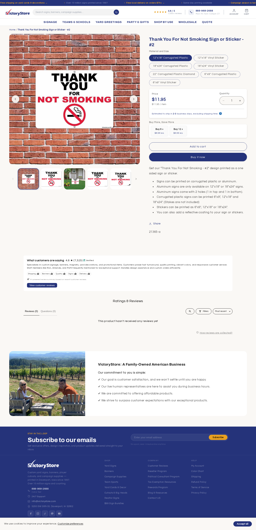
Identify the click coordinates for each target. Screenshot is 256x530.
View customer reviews (42, 285)
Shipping (196, 476)
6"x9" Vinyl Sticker (164, 82)
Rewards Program (158, 487)
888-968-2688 (40, 489)
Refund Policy (198, 482)
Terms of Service (200, 487)
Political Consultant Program (164, 476)
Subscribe (218, 437)
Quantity (224, 93)
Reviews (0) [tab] (31, 311)
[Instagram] (38, 513)
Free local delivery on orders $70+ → (145, 3)
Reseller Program (157, 471)
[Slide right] (133, 99)
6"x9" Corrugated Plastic (220, 74)
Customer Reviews (158, 466)
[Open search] (190, 311)
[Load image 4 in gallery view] (97, 178)
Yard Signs (110, 466)
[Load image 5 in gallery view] (120, 178)
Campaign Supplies (115, 476)
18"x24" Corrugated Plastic (170, 66)
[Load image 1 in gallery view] (28, 178)
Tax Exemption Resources (162, 482)
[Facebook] (31, 513)
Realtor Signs (111, 498)
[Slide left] (15, 99)
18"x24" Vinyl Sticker (210, 66)
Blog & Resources (157, 493)
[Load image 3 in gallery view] (74, 178)
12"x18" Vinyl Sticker (210, 57)
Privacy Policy (199, 493)
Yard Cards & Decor (115, 487)
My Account (197, 466)
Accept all (242, 524)
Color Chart (197, 471)
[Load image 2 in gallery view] (51, 178)
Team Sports (111, 482)
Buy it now (198, 157)
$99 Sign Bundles (114, 503)
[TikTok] (45, 513)
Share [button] (157, 223)
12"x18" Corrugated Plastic (170, 57)
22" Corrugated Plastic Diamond (174, 74)
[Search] (116, 12)
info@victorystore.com (44, 501)
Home (12, 30)
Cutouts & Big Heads (115, 493)
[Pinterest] (52, 513)
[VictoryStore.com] (18, 12)
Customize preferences (70, 524)
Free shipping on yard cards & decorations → (24, 3)
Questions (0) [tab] (48, 311)
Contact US (154, 498)
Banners (109, 471)
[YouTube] (59, 513)
